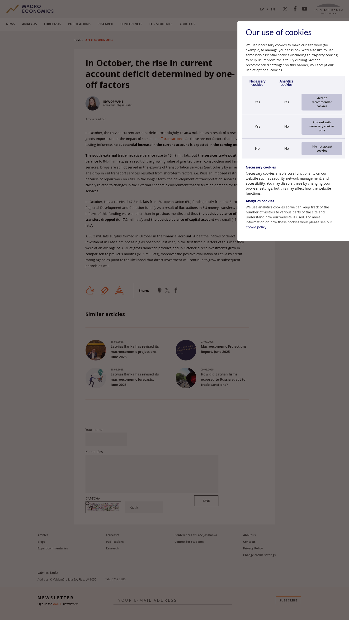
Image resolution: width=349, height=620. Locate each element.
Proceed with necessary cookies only (322, 126)
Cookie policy (256, 227)
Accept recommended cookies (322, 102)
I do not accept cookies (322, 148)
